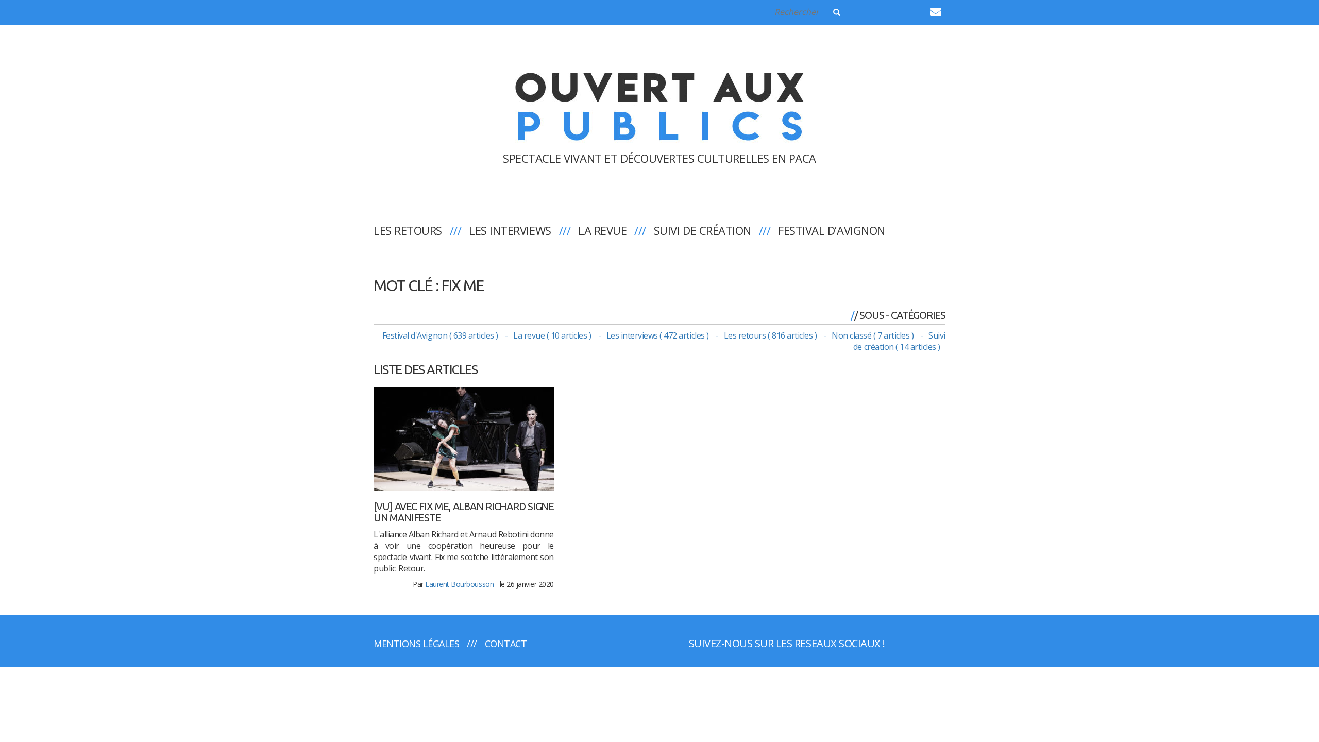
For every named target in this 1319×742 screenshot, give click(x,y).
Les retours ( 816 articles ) (771, 335)
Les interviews (510, 230)
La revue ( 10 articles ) (553, 335)
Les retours (408, 230)
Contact (506, 643)
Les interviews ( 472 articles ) (658, 335)
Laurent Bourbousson (459, 584)
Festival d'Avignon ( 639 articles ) (441, 335)
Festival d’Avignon (831, 230)
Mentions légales (416, 643)
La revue (602, 230)
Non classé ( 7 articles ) (874, 335)
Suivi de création (702, 230)
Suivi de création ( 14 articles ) (899, 341)
